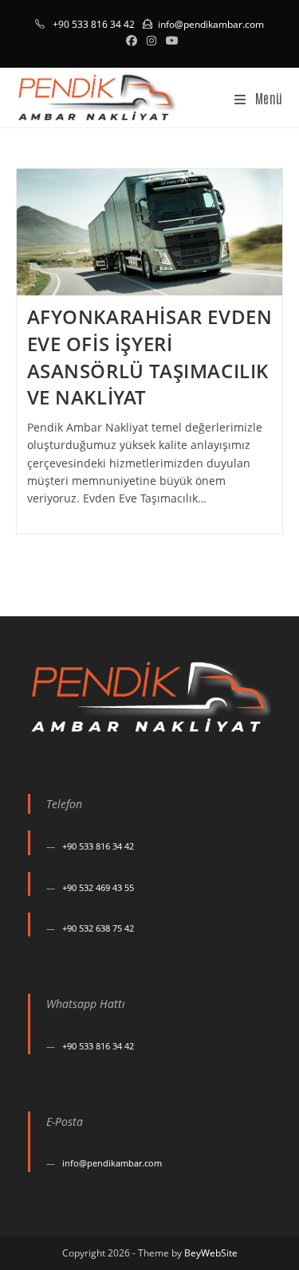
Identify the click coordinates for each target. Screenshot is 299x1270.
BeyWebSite (211, 1253)
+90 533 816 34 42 (98, 846)
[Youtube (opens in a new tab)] (170, 40)
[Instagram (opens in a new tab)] (151, 40)
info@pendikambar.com (211, 24)
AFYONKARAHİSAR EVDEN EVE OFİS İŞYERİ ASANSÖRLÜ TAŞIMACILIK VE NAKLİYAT (150, 356)
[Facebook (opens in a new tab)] (131, 40)
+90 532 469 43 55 (98, 887)
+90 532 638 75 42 (98, 928)
